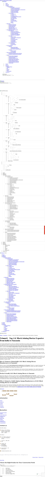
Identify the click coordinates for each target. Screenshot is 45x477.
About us (4, 93)
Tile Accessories (10, 217)
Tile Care (8, 209)
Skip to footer (9, 0)
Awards (6, 246)
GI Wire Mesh (11, 188)
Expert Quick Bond (12, 181)
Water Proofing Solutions (9, 229)
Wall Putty (6, 195)
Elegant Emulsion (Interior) (12, 239)
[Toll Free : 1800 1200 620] (5, 441)
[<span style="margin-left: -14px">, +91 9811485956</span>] (3, 445)
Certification (8, 169)
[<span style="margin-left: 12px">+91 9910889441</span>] (4, 446)
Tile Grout (11, 212)
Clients (4, 242)
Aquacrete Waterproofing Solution (14, 150)
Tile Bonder (11, 215)
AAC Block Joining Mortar (15, 144)
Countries (5, 335)
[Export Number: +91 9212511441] (5, 448)
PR (5, 247)
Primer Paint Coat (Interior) (12, 237)
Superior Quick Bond (13, 180)
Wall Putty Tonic (10, 201)
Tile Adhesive (9, 203)
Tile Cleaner (11, 214)
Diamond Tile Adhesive (14, 128)
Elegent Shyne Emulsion (11, 233)
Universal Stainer (10, 235)
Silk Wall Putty (9, 199)
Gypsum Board (12, 186)
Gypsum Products (9, 470)
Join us (4, 243)
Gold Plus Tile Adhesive (13, 207)
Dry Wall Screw (12, 189)
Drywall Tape (11, 191)
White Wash (10, 160)
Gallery (6, 248)
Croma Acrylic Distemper (11, 236)
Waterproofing (8, 472)
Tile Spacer (11, 218)
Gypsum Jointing (13, 112)
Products (4, 174)
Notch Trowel (11, 219)
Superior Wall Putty (10, 197)
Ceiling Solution (8, 175)
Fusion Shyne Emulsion (11, 234)
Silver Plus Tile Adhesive (13, 205)
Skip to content (3, 0)
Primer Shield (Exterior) (11, 238)
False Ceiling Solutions (10, 471)
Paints (6, 232)
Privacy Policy (35, 457)
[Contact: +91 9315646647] (5, 444)
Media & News (7, 245)
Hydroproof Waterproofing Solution (13, 230)
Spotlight (4, 244)
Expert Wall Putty (10, 198)
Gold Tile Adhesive (12, 206)
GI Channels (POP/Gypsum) (14, 187)
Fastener (11, 190)
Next (1, 476)
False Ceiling (9, 183)
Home (4, 92)
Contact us (5, 251)
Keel (10, 193)
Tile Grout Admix (12, 213)
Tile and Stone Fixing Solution (10, 202)
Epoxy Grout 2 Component (15, 131)
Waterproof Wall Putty (11, 200)
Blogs (6, 249)
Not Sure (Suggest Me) (10, 473)
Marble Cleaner (12, 216)
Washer (11, 114)
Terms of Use (41, 457)
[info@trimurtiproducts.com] (6, 450)
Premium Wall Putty (10, 196)
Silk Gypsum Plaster (12, 182)
